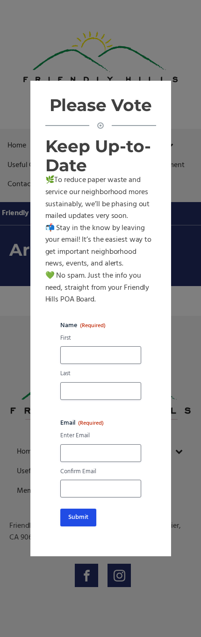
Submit (78, 517)
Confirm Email (78, 472)
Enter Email (75, 436)
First (65, 338)
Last (65, 374)
